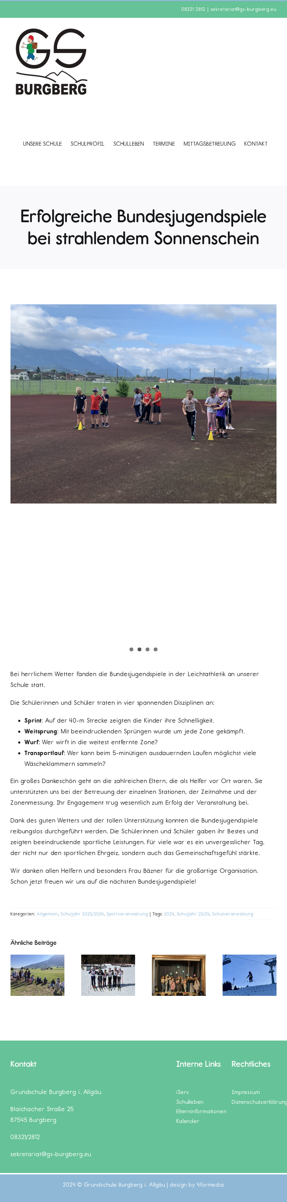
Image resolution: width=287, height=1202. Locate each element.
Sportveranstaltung (127, 914)
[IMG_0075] (143, 404)
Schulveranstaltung (232, 914)
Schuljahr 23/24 (193, 914)
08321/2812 (25, 1137)
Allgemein (47, 914)
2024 (169, 914)
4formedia (210, 1184)
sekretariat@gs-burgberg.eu (243, 9)
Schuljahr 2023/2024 (82, 914)
